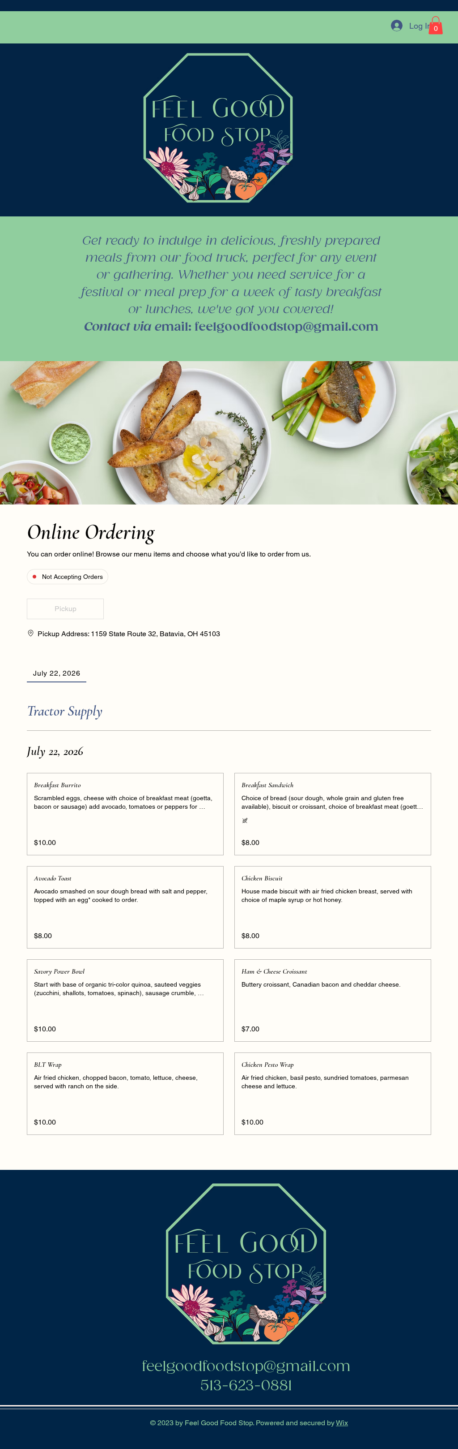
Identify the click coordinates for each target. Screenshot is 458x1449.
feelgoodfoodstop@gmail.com (286, 327)
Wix (342, 1423)
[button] (435, 25)
